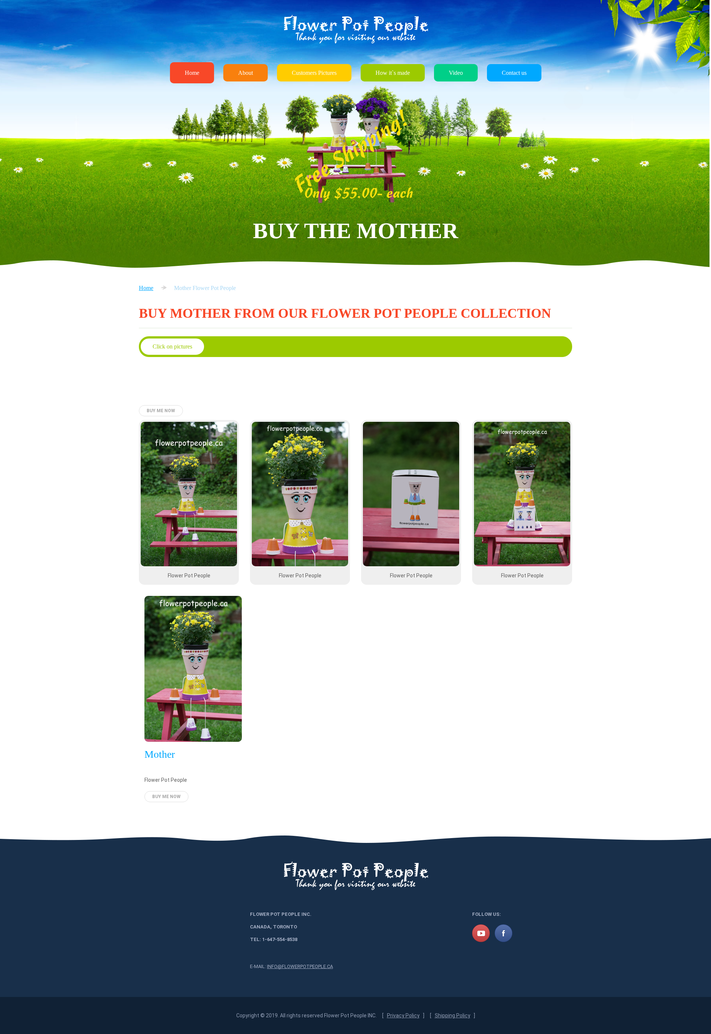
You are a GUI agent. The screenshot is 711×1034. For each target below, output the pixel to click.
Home (192, 73)
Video (456, 73)
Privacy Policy (403, 1015)
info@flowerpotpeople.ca (300, 966)
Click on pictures (172, 346)
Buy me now (161, 410)
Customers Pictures (314, 73)
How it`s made (392, 73)
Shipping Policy (452, 1015)
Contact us (514, 73)
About (245, 73)
